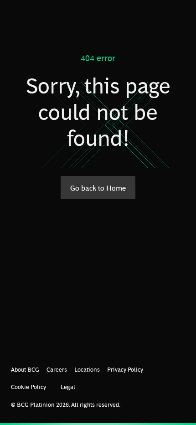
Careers (56, 369)
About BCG (25, 369)
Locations (87, 369)
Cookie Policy (28, 386)
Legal (68, 386)
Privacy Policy (125, 369)
